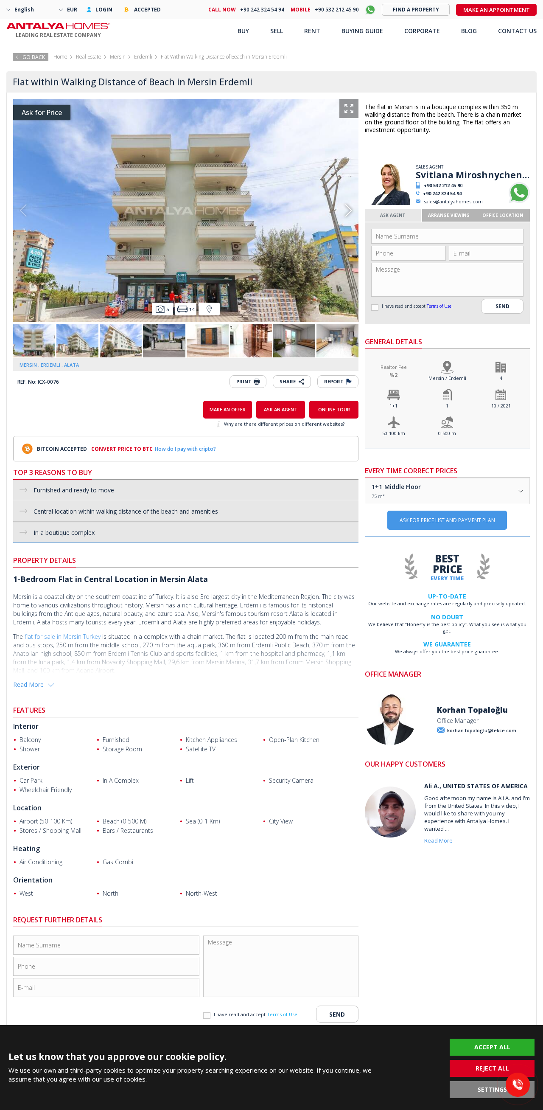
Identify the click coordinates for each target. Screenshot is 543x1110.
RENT (312, 31)
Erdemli (143, 56)
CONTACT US (517, 31)
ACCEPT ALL (492, 1047)
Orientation (33, 880)
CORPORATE (422, 31)
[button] (348, 210)
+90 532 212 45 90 (443, 185)
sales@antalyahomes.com (453, 201)
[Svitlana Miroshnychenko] (389, 203)
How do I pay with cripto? (185, 448)
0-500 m (447, 433)
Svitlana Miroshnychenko (473, 175)
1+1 (393, 405)
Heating (26, 848)
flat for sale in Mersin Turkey (63, 636)
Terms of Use (439, 306)
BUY (243, 31)
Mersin (118, 56)
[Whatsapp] (519, 201)
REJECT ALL (492, 1068)
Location (27, 807)
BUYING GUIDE (362, 31)
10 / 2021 (501, 405)
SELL (276, 31)
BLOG (469, 31)
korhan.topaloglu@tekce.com (481, 730)
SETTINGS (492, 1089)
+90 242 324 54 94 (442, 193)
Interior (26, 726)
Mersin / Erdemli (447, 378)
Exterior (26, 767)
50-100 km (393, 433)
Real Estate (88, 56)
